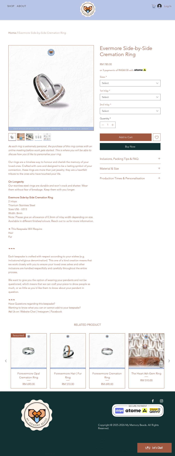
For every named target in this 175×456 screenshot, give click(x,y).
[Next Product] (169, 361)
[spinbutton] (108, 125)
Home (12, 32)
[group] (87, 361)
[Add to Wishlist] (157, 137)
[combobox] (130, 83)
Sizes (103, 76)
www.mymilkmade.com (125, 451)
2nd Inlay (105, 104)
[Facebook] (153, 401)
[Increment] (113, 125)
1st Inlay (105, 90)
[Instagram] (161, 401)
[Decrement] (102, 125)
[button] (16, 6)
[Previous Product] (6, 361)
